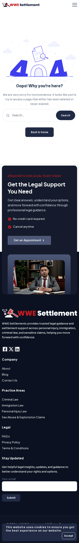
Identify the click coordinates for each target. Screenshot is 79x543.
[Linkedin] (17, 349)
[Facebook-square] (5, 349)
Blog (5, 374)
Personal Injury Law (14, 411)
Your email (9, 479)
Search (65, 115)
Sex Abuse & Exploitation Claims (23, 417)
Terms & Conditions (15, 448)
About (6, 368)
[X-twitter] (11, 349)
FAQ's (6, 436)
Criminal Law (10, 399)
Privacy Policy (11, 442)
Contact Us (9, 380)
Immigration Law (12, 405)
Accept (68, 535)
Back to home (39, 132)
